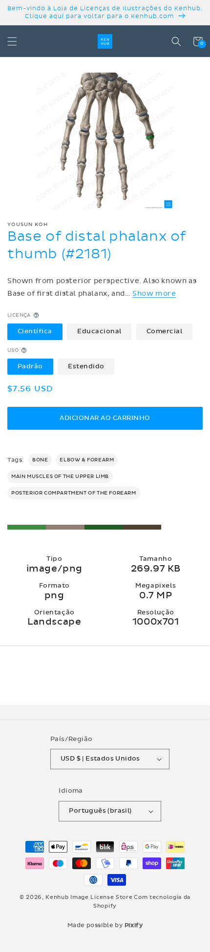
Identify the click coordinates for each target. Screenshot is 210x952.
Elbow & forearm (87, 460)
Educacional (99, 331)
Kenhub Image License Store (88, 897)
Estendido (86, 366)
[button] (12, 41)
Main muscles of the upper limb (60, 476)
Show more (154, 293)
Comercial (165, 331)
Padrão (30, 366)
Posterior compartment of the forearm (73, 493)
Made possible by (105, 925)
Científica (35, 331)
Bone (40, 460)
